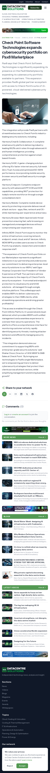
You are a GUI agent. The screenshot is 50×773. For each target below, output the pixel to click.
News (4, 686)
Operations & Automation (33, 19)
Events (5, 700)
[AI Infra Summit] (25, 509)
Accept (22, 766)
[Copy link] (10, 394)
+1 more (17, 38)
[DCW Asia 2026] (25, 429)
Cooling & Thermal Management (16, 17)
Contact (45, 2)
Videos (5, 690)
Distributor (7, 38)
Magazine (6, 697)
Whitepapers (7, 708)
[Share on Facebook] (32, 394)
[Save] (4, 394)
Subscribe (34, 8)
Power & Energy (38, 22)
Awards (5, 704)
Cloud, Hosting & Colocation (14, 14)
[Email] (15, 394)
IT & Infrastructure (11, 19)
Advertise (29, 2)
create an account (20, 414)
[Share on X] (27, 394)
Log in (21, 2)
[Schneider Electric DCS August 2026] (25, 30)
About (37, 2)
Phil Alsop (42, 38)
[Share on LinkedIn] (21, 394)
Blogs (4, 693)
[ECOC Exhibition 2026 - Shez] (25, 654)
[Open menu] (45, 7)
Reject (10, 766)
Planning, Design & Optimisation (16, 22)
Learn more (27, 760)
